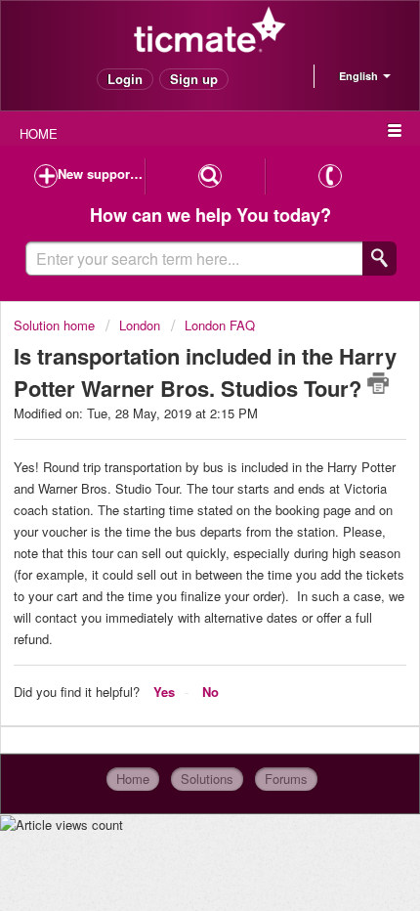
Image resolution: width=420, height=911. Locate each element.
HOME (39, 133)
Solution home (56, 325)
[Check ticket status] (209, 176)
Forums (286, 778)
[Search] (379, 258)
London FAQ (220, 325)
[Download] (173, 440)
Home (132, 778)
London (139, 325)
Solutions (207, 778)
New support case (101, 173)
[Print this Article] (378, 383)
